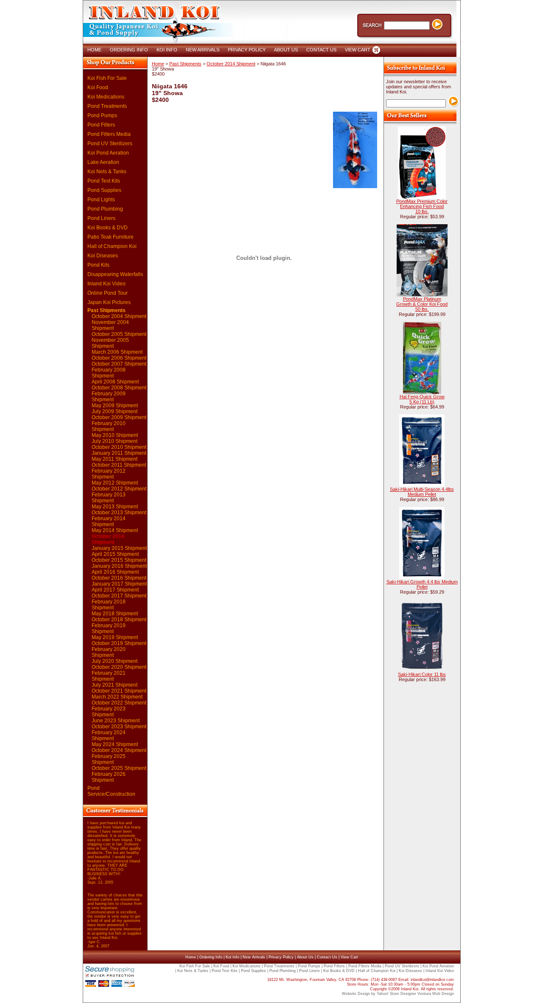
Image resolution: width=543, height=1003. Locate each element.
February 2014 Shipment (109, 521)
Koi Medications (105, 97)
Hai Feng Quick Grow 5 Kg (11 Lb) (422, 399)
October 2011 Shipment (119, 465)
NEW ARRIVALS (202, 49)
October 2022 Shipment (119, 703)
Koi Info (232, 957)
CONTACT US (321, 49)
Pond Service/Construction (111, 791)
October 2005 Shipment (119, 334)
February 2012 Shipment (109, 474)
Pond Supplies (104, 190)
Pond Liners (101, 218)
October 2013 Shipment (119, 513)
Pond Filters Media (109, 134)
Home (158, 63)
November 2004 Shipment (110, 325)
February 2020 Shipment (109, 652)
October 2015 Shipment (119, 560)
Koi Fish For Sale (107, 78)
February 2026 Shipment (109, 777)
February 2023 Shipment (109, 712)
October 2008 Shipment (119, 388)
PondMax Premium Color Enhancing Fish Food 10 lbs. (422, 206)
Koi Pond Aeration (108, 153)
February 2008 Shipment (109, 373)
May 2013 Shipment (115, 507)
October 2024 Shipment (119, 750)
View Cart (349, 957)
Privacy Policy (281, 957)
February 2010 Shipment (109, 426)
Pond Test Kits (103, 181)
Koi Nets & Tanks (106, 172)
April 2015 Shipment (115, 554)
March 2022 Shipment (117, 697)
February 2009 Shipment (109, 397)
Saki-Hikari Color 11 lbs (422, 674)
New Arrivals (254, 957)
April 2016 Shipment (115, 572)
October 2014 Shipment (108, 539)
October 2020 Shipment (119, 667)
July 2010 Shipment (114, 441)
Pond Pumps (102, 115)
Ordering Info (210, 957)
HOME (94, 49)
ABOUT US (286, 49)
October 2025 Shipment (119, 768)
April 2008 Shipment (115, 382)
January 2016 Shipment (119, 566)
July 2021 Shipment (114, 685)
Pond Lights (101, 200)
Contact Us (327, 957)
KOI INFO (167, 49)
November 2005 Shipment (110, 343)
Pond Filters (101, 125)
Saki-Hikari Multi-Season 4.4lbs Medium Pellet (422, 492)
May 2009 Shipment (115, 406)
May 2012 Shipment (115, 483)
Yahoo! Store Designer (396, 994)
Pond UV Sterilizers (109, 144)
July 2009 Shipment (114, 411)
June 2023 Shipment (116, 721)
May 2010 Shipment (115, 435)
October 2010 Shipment (119, 447)
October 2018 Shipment (119, 620)
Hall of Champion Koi (112, 246)
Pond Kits (98, 265)
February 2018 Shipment (109, 605)
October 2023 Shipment (119, 727)
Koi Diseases (102, 256)
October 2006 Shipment (119, 358)
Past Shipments (106, 310)
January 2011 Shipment (119, 453)
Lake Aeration (103, 162)
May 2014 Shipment (115, 530)
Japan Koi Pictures (109, 302)
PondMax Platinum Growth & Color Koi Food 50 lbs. (422, 304)
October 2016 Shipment (119, 578)
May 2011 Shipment (114, 459)
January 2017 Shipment (119, 584)
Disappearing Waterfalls (115, 274)
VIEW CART (357, 49)
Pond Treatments (107, 106)
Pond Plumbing (105, 209)
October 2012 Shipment (119, 489)
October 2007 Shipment (119, 364)
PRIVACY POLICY (247, 49)
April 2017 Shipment (115, 590)
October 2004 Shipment (119, 316)
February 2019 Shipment (109, 628)
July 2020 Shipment (114, 661)
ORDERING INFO (129, 49)
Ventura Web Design (435, 994)
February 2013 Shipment (109, 498)
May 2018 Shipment (115, 614)
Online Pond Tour (107, 293)
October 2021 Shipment (119, 691)
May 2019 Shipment (115, 637)
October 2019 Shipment (119, 643)
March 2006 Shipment (117, 352)
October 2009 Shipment (119, 417)
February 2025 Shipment (109, 759)
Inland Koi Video (106, 284)
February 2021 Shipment (109, 676)
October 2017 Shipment (119, 596)
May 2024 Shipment (115, 744)
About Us (305, 957)
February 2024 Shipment (109, 735)
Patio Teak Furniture (110, 237)
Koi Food (97, 87)
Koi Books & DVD (107, 228)
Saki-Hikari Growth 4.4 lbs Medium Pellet (422, 584)
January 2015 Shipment (119, 548)
